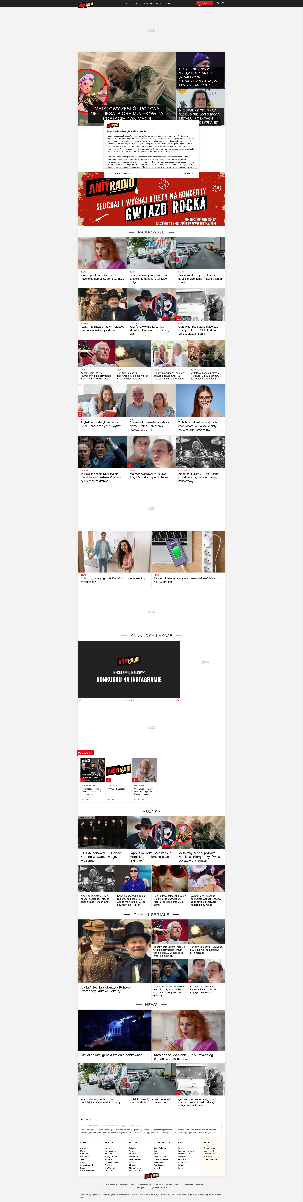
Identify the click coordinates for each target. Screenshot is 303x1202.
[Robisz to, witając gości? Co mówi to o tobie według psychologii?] (115, 552)
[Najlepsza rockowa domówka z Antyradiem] (129, 669)
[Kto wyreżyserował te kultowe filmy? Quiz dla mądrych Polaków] (151, 452)
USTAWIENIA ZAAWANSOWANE (122, 174)
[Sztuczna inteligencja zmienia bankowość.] (115, 1030)
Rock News (135, 323)
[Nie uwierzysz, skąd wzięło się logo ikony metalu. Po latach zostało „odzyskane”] (200, 107)
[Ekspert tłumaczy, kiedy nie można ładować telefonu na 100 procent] (188, 552)
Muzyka (151, 811)
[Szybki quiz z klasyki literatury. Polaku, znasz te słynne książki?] (102, 400)
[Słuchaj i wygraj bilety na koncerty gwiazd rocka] (151, 199)
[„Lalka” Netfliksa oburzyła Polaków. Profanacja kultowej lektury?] (102, 304)
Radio (181, 1143)
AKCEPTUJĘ (188, 173)
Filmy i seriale (151, 914)
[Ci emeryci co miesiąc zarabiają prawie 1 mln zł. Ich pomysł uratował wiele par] (151, 400)
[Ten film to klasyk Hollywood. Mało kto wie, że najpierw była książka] (133, 353)
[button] (124, 700)
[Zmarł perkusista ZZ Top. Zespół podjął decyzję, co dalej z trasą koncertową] (200, 452)
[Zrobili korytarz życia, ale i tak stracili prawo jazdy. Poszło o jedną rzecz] (200, 253)
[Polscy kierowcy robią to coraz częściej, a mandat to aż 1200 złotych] (151, 253)
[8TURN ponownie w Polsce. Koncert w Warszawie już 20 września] (102, 832)
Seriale (84, 323)
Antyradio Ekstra (116, 785)
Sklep (207, 1143)
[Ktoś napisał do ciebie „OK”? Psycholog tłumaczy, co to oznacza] (102, 253)
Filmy (83, 370)
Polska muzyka (162, 1143)
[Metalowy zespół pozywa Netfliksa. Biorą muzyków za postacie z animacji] (127, 89)
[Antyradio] (86, 5)
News (83, 272)
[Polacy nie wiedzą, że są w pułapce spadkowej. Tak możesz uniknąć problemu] (170, 353)
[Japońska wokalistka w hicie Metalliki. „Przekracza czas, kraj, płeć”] (151, 304)
